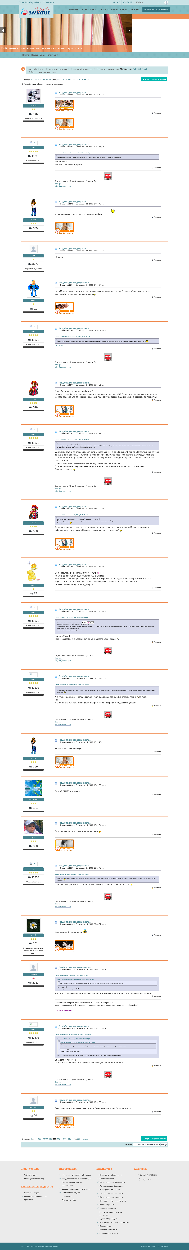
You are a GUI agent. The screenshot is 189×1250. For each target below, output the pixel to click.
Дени (33, 838)
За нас (116, 2)
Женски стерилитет (108, 1208)
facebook (50, 2)
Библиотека (89, 9)
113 (62, 79)
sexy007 (33, 300)
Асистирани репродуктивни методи (114, 1222)
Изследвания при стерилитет (112, 1197)
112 (58, 79)
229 (78, 79)
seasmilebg (33, 800)
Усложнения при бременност (112, 1186)
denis (33, 148)
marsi (144, 68)
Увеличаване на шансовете (111, 1193)
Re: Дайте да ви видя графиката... (74, 92)
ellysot (33, 935)
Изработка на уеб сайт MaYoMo (154, 1246)
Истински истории (31, 1192)
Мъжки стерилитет (107, 1204)
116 (73, 79)
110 (50, 79)
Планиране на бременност (111, 1174)
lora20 (33, 220)
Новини (73, 9)
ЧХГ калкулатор (31, 1174)
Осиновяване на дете (71, 1192)
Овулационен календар (113, 9)
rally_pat (137, 68)
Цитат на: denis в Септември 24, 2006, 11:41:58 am (71, 515)
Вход (42, 54)
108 (43, 79)
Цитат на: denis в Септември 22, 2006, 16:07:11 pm (71, 975)
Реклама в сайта (69, 1200)
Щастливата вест (107, 1178)
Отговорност (67, 1196)
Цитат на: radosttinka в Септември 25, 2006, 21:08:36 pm (73, 1034)
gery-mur (33, 1107)
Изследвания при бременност (112, 1182)
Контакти (128, 2)
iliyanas (33, 399)
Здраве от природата (108, 1218)
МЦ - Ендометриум (63, 186)
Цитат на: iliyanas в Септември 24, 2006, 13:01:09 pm (72, 684)
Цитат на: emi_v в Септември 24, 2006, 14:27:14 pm (71, 618)
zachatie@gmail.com (31, 2)
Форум (135, 9)
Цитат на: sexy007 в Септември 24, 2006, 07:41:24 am (72, 337)
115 (69, 79)
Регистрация (52, 54)
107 (39, 79)
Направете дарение (156, 9)
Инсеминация (105, 1226)
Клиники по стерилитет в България (76, 1174)
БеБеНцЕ (33, 106)
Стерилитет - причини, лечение (113, 1200)
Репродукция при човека (110, 1189)
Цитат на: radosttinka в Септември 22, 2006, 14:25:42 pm (73, 153)
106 (36, 79)
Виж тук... (58, 183)
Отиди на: (129, 1145)
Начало (25, 54)
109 (46, 79)
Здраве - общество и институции (75, 1189)
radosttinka (33, 974)
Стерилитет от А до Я (109, 1233)
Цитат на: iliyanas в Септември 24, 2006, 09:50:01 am (72, 440)
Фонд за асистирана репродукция (76, 1178)
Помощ (34, 54)
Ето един (59, 345)
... (33, 79)
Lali (33, 256)
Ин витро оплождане (108, 1229)
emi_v (33, 585)
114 (65, 79)
